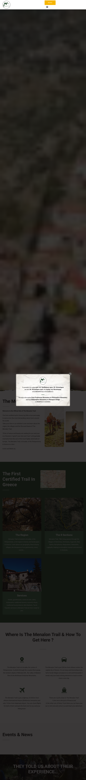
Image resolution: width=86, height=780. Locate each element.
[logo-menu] (6, 1)
